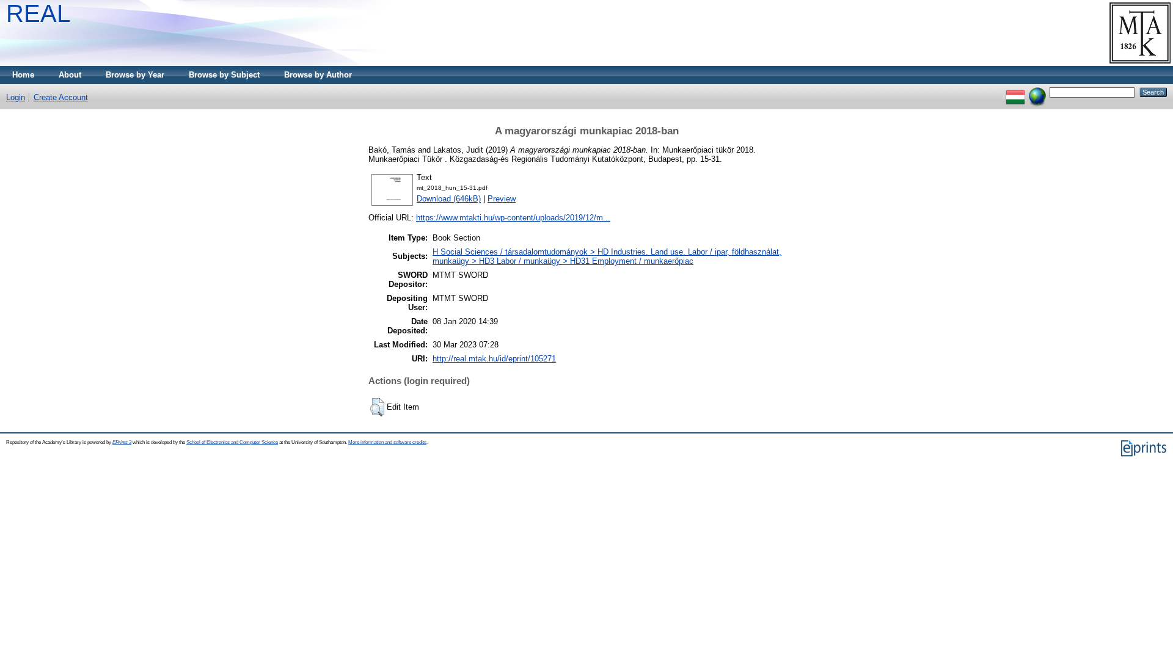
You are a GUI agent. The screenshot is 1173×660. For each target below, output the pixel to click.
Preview (502, 198)
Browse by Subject (224, 74)
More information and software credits (387, 442)
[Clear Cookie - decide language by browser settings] (1037, 91)
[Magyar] (1015, 91)
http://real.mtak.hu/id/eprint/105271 (494, 358)
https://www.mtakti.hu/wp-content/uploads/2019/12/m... (513, 217)
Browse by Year (135, 74)
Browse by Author (318, 74)
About (70, 74)
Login (15, 97)
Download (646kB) (449, 198)
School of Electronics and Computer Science (232, 442)
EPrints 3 (121, 442)
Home (23, 74)
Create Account (61, 97)
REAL (38, 13)
